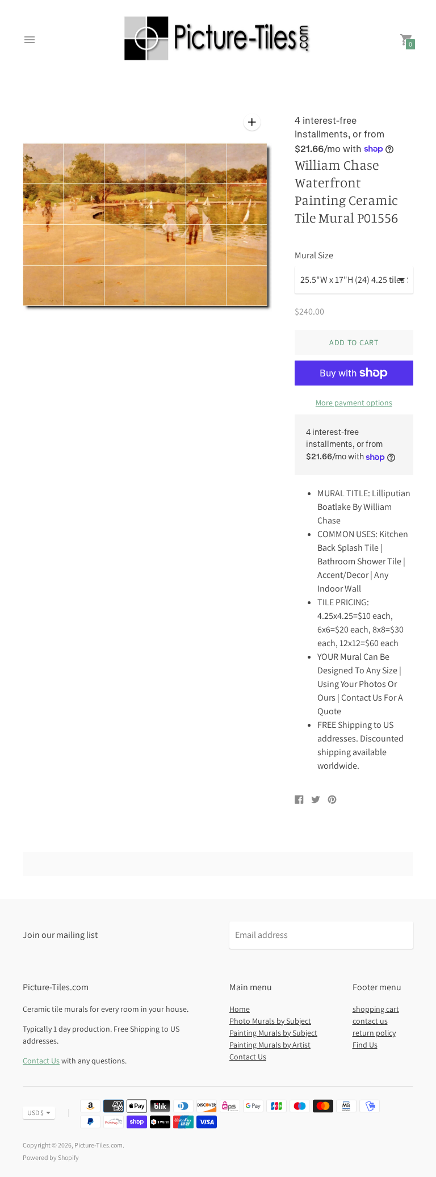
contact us (370, 1021)
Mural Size (314, 255)
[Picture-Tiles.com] (218, 40)
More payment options (354, 402)
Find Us (365, 1045)
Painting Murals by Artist (270, 1045)
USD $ (35, 1112)
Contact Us (41, 1060)
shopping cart (376, 1009)
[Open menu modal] (29, 40)
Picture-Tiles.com (98, 1145)
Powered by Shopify (51, 1157)
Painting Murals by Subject (273, 1033)
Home (239, 1009)
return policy (374, 1033)
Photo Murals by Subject (270, 1021)
